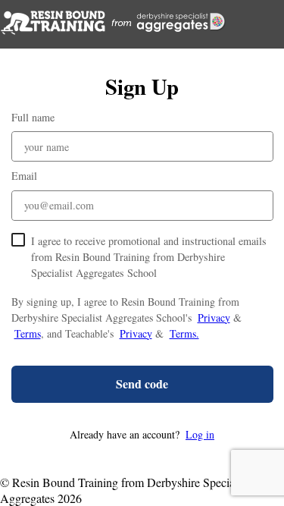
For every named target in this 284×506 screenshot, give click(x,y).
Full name (33, 117)
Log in (200, 434)
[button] (142, 434)
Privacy (214, 317)
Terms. (184, 333)
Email (24, 175)
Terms (27, 333)
